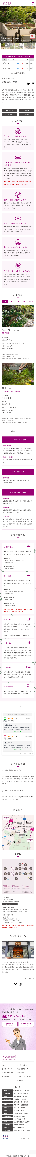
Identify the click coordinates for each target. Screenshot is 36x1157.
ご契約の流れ (10, 114)
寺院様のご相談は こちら (26, 1024)
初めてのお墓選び (8, 1073)
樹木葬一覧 (5, 1076)
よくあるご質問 (22, 1065)
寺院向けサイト (22, 1073)
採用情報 (20, 1080)
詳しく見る (28, 978)
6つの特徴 (10, 110)
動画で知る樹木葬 (22, 1069)
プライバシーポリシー (24, 1076)
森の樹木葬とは (7, 1069)
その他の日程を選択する (18, 73)
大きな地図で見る (9, 904)
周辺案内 (27, 114)
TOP (3, 1065)
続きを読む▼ (17, 731)
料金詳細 (27, 110)
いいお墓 (30, 753)
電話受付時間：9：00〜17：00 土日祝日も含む (16, 1017)
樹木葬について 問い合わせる (10, 1024)
